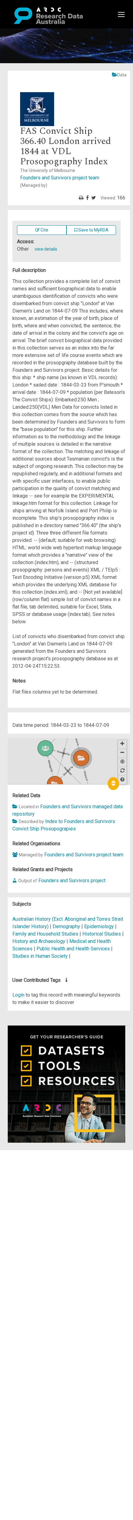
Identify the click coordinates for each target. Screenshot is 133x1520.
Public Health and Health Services (73, 949)
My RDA (28, 1161)
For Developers (36, 1183)
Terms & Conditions (40, 1209)
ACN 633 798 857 (19, 1235)
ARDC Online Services (43, 1191)
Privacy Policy (34, 1216)
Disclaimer (30, 1176)
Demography (67, 926)
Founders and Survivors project (71, 880)
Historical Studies (102, 934)
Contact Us (31, 1168)
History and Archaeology (39, 941)
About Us (29, 1154)
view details (46, 249)
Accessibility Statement (45, 1224)
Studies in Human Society (40, 956)
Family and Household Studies (45, 934)
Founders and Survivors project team (83, 855)
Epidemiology (99, 926)
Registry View (34, 1198)
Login (18, 995)
